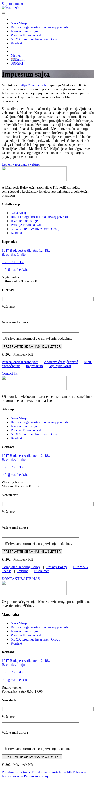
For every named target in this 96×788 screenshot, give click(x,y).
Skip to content (12, 4)
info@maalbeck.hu (15, 269)
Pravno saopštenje (36, 776)
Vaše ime (8, 306)
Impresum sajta (12, 776)
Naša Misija (19, 23)
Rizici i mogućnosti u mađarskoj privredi (39, 27)
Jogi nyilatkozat (60, 366)
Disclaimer (41, 571)
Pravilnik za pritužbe (16, 772)
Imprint (22, 571)
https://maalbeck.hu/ (34, 85)
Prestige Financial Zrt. (26, 35)
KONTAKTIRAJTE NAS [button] (21, 578)
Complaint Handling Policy (21, 567)
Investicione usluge (24, 31)
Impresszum (34, 366)
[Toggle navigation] (3, 13)
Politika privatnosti (45, 772)
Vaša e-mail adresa (15, 322)
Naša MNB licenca (72, 772)
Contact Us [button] (10, 373)
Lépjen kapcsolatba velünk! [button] (21, 164)
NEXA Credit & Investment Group (35, 39)
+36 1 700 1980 (13, 262)
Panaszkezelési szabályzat (20, 362)
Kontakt (16, 43)
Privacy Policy (56, 567)
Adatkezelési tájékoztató (61, 362)
